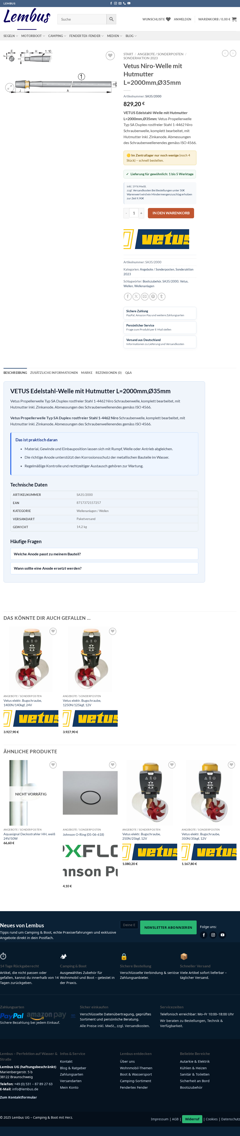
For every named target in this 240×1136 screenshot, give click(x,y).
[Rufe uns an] (124, 3)
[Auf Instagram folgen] (115, 3)
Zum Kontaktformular (18, 1097)
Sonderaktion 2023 (141, 58)
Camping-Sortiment (135, 1081)
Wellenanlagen (144, 286)
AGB (175, 1119)
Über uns (127, 1061)
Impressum (160, 1119)
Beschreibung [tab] (15, 373)
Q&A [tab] (128, 373)
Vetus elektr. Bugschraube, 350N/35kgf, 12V (201, 836)
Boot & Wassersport (136, 1074)
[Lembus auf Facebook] (203, 935)
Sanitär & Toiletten (195, 1074)
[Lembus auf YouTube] (222, 935)
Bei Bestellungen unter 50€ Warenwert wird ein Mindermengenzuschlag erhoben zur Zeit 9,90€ (159, 194)
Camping (55, 36)
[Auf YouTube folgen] (129, 3)
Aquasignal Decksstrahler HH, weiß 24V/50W (29, 836)
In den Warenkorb (171, 213)
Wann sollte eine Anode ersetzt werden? (48, 568)
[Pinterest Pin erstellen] (153, 297)
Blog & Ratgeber (73, 1068)
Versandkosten (142, 190)
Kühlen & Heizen (193, 1068)
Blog (130, 36)
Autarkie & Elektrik (195, 1061)
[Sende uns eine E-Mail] (120, 3)
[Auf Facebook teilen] (128, 297)
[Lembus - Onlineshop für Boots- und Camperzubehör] (27, 19)
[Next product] (225, 53)
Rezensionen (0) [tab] (109, 373)
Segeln (9, 36)
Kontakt (66, 1061)
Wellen (128, 286)
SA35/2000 (170, 281)
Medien (113, 36)
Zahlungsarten (71, 1074)
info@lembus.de (25, 1089)
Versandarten (71, 1081)
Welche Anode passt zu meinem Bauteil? (47, 554)
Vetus (184, 281)
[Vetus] (156, 239)
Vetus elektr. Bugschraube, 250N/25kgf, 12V (141, 836)
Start (128, 54)
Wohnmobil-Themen (136, 1068)
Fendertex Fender (134, 1087)
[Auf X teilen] (136, 297)
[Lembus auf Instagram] (213, 935)
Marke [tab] (86, 373)
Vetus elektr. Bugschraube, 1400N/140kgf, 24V (23, 702)
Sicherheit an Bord (195, 1081)
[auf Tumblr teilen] (161, 297)
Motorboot (31, 36)
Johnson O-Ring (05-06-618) (83, 834)
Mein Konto (69, 1087)
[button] (182, 19)
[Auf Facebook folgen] (111, 3)
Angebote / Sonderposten (161, 54)
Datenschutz (230, 1119)
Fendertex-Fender (85, 36)
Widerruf (192, 1119)
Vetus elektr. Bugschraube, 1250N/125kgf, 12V (82, 702)
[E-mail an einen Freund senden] (145, 297)
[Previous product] (233, 53)
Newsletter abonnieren (168, 927)
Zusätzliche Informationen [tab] (54, 373)
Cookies (212, 1119)
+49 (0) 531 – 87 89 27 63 (33, 1084)
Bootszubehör (152, 281)
